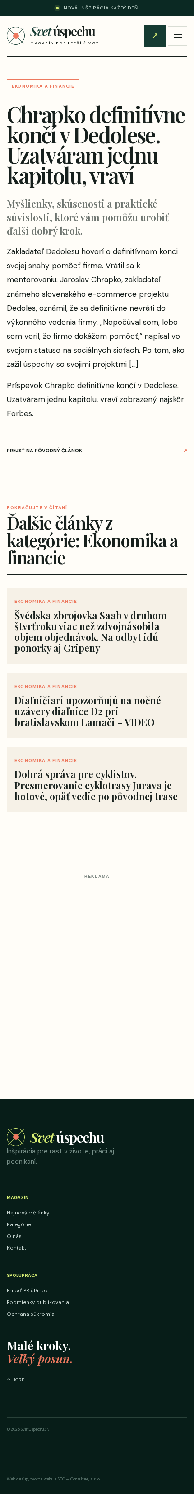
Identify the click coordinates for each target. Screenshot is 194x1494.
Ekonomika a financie (43, 86)
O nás (14, 1236)
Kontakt (16, 1248)
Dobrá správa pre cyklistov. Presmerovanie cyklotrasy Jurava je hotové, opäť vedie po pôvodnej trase (96, 785)
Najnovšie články (28, 1212)
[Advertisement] (97, 979)
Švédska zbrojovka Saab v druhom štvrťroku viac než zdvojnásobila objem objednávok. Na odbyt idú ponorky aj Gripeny (90, 632)
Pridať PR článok (155, 35)
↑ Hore (15, 1380)
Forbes (19, 413)
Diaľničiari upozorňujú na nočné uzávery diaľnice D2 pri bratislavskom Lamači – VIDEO (87, 711)
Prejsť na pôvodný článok (97, 450)
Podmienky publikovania (38, 1302)
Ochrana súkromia (31, 1314)
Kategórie (19, 1224)
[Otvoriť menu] (177, 36)
